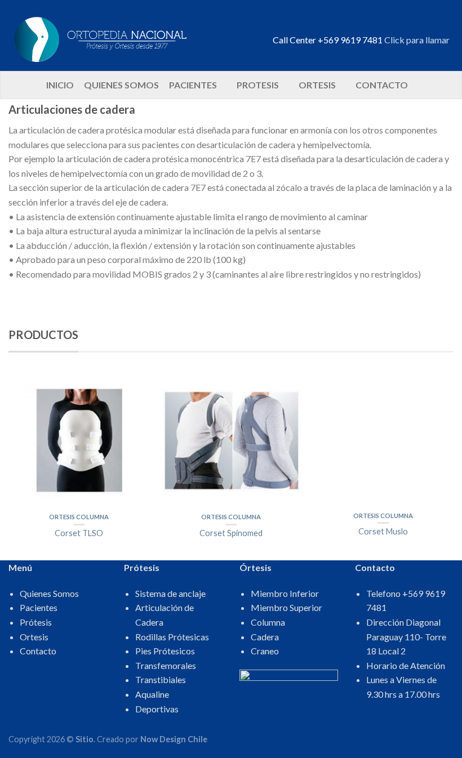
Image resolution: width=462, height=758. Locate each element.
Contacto (382, 84)
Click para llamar (417, 39)
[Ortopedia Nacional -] (134, 35)
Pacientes (193, 84)
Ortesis (317, 84)
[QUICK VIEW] (78, 440)
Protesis (258, 84)
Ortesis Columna (79, 516)
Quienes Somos (121, 84)
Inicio (60, 84)
